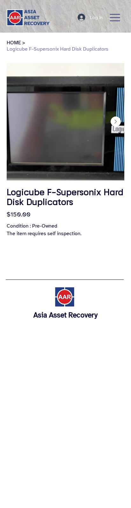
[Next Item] (116, 121)
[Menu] (115, 17)
